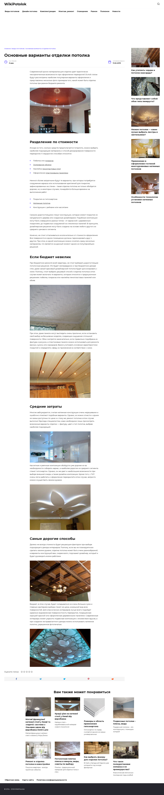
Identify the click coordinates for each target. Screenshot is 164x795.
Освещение (82, 11)
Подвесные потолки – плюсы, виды (124, 722)
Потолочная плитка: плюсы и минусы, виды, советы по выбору (67, 761)
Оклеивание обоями (42, 165)
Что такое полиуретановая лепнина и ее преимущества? (121, 765)
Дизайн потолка (29, 11)
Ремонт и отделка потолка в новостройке (38, 762)
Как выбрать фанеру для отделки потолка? (95, 758)
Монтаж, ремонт (66, 11)
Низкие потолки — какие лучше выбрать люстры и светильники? (144, 132)
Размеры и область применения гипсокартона (94, 724)
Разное (94, 11)
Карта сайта (28, 780)
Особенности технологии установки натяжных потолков (144, 199)
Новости (116, 11)
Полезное (104, 11)
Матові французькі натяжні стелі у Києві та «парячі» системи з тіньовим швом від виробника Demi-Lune (38, 724)
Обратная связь (12, 780)
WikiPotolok (15, 4)
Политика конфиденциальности (52, 780)
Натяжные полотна (41, 203)
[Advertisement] (82, 30)
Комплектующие (48, 11)
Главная (7, 48)
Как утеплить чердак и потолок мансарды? (143, 71)
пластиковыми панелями (57, 173)
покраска (49, 161)
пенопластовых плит (51, 169)
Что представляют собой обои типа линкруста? (144, 100)
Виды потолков (12, 11)
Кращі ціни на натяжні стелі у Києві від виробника (66, 716)
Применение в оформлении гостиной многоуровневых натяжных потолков (145, 165)
